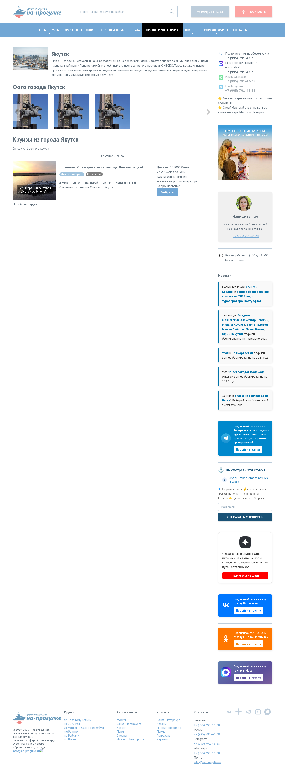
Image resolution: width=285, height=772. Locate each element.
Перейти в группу (248, 610)
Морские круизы (216, 30)
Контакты (258, 12)
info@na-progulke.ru (26, 751)
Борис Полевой (257, 324)
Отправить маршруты (245, 517)
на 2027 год (72, 724)
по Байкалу (71, 735)
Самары (122, 735)
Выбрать (167, 192)
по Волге (70, 739)
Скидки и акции (113, 30)
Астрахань (163, 735)
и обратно (71, 731)
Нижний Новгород (169, 728)
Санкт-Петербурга (129, 724)
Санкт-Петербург (168, 720)
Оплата (135, 30)
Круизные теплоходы (80, 30)
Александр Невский (254, 320)
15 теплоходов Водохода (246, 372)
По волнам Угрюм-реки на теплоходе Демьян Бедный (101, 167)
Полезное (192, 30)
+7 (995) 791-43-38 (210, 12)
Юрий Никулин (232, 334)
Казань (161, 724)
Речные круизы (49, 30)
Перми (121, 731)
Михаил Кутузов (233, 324)
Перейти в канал (248, 449)
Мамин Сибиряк (233, 329)
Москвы (122, 720)
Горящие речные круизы (162, 30)
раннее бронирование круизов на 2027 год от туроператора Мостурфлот (245, 296)
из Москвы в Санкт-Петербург (84, 728)
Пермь (161, 731)
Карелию (162, 739)
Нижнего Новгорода (130, 739)
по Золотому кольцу (77, 720)
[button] (208, 112)
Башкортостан (242, 353)
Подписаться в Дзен (245, 575)
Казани (121, 728)
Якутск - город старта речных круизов (248, 480)
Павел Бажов (255, 329)
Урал (225, 353)
